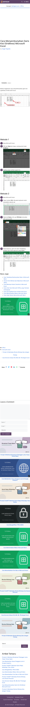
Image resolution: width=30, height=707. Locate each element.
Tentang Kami (10, 697)
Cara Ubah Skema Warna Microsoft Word (14, 295)
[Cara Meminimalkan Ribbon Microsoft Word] (15, 545)
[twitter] (8, 367)
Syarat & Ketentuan (8, 699)
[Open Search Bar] (22, 2)
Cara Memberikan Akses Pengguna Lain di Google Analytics (15, 479)
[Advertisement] (15, 25)
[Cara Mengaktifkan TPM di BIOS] (15, 522)
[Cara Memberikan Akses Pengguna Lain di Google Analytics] (15, 476)
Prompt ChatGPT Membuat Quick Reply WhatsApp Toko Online (15, 501)
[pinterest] (11, 367)
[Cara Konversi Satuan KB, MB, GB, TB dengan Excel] (15, 612)
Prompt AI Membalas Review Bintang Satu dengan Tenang (15, 636)
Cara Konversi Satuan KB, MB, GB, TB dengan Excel (15, 357)
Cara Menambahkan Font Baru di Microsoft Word (15, 570)
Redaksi (15, 702)
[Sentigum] (5, 2)
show (9, 83)
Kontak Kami (24, 699)
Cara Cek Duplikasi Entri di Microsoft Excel (15, 291)
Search (4, 643)
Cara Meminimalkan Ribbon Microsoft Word (15, 293)
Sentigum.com (15, 6)
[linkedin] (14, 367)
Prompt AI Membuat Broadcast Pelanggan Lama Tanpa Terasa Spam (15, 455)
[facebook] (6, 367)
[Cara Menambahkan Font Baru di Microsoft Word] (15, 567)
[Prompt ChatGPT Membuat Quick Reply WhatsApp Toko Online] (15, 498)
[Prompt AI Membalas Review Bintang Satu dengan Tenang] (15, 633)
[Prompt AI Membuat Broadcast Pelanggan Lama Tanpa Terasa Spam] (15, 452)
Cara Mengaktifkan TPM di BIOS (15, 525)
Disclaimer (16, 699)
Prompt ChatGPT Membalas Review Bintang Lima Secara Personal (15, 591)
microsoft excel (6, 349)
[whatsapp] (16, 367)
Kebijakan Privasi (19, 697)
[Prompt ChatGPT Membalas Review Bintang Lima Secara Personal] (15, 588)
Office (22, 6)
